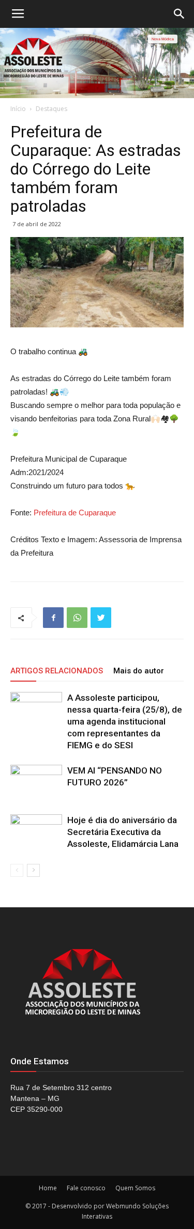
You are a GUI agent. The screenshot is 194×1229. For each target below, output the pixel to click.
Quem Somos (135, 1188)
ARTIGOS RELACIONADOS (56, 670)
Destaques (51, 108)
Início (18, 108)
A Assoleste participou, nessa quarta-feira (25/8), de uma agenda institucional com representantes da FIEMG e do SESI (124, 721)
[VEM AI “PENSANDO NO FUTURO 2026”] (36, 782)
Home (48, 1188)
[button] (179, 14)
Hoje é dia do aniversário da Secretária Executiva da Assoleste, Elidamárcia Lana (122, 832)
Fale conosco (86, 1188)
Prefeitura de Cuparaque (75, 512)
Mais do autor (138, 670)
